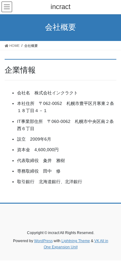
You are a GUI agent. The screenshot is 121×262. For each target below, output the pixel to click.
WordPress (43, 241)
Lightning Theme (75, 241)
